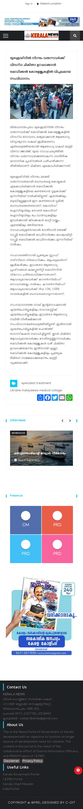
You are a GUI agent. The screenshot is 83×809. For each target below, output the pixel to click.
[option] (41, 448)
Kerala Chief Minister (18, 784)
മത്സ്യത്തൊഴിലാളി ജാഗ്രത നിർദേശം (40, 453)
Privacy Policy (32, 761)
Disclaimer (11, 761)
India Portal (11, 789)
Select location (50, 3)
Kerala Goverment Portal (21, 775)
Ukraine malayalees (24, 391)
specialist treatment (36, 383)
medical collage (50, 391)
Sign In (29, 4)
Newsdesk (18, 432)
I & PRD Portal (12, 779)
